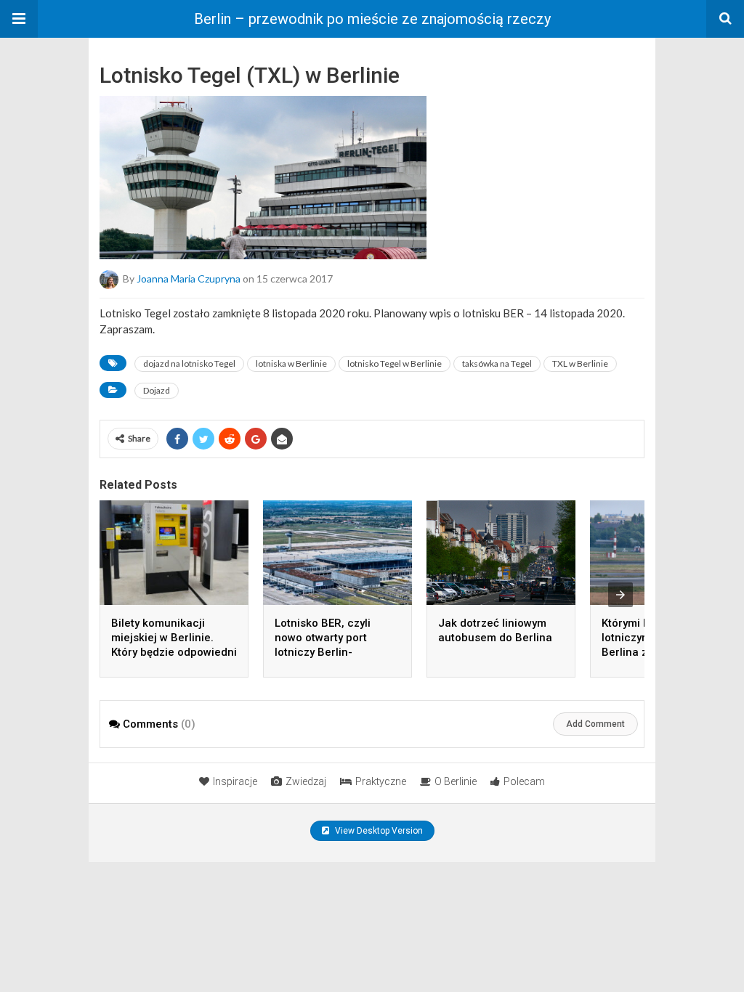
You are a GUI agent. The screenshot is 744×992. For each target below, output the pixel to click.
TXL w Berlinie (580, 363)
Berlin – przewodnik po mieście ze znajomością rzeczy (372, 19)
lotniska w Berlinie (291, 363)
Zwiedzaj (306, 781)
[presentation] (620, 594)
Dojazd (156, 390)
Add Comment (595, 724)
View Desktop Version (378, 831)
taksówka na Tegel (497, 363)
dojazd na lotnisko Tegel (189, 363)
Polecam (524, 781)
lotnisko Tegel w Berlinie (394, 363)
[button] (19, 19)
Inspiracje (235, 781)
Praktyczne (380, 781)
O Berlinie (455, 781)
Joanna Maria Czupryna (188, 278)
